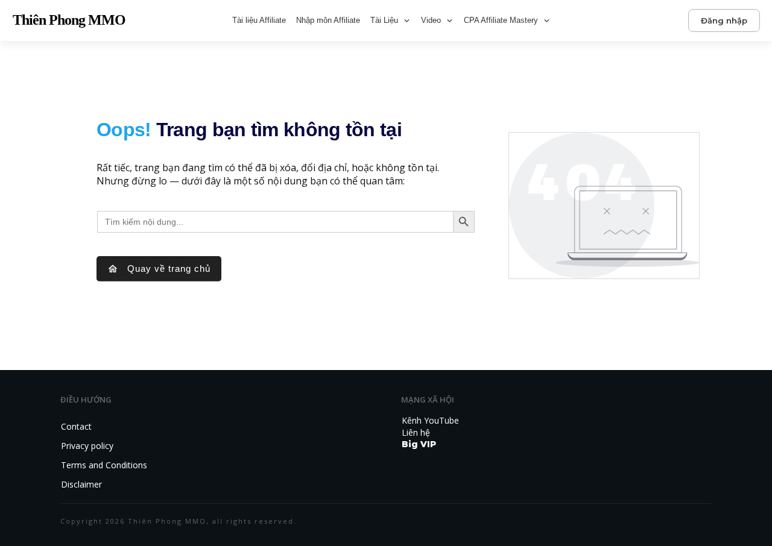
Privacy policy (87, 445)
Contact (76, 426)
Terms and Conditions (104, 465)
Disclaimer (81, 484)
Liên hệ (416, 432)
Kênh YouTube (430, 420)
